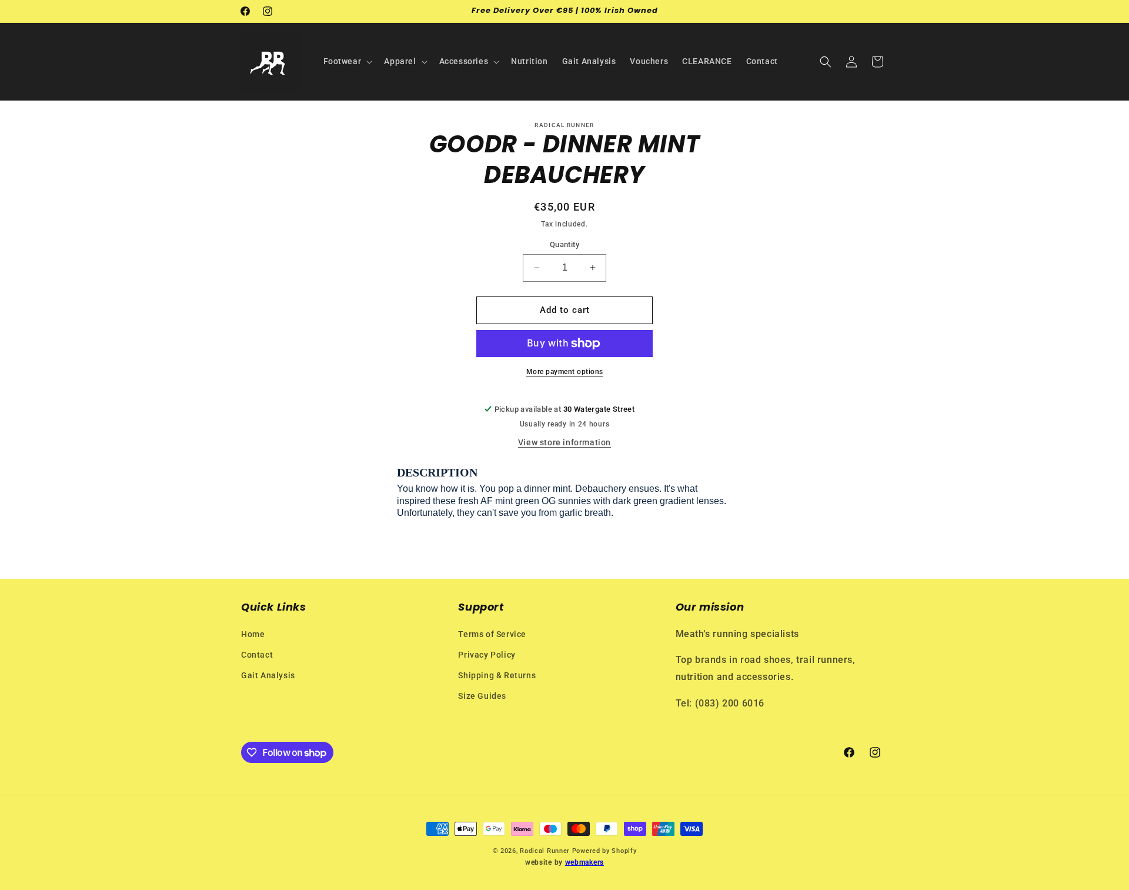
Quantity (564, 244)
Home (253, 634)
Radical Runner (545, 851)
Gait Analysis (268, 675)
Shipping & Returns (497, 675)
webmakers (584, 863)
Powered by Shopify (604, 851)
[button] (347, 61)
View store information (564, 442)
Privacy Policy (486, 654)
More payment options (564, 372)
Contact (257, 654)
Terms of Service (492, 634)
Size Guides (482, 696)
